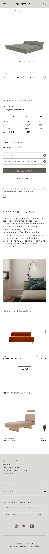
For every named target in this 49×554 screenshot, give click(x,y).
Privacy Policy (33, 546)
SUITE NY (30, 543)
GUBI (5, 74)
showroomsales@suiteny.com (13, 191)
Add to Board (24, 179)
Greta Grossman (20, 101)
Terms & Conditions (18, 546)
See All (24, 369)
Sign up (41, 514)
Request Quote (24, 171)
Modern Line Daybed (17, 11)
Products (5, 11)
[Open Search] (44, 4)
